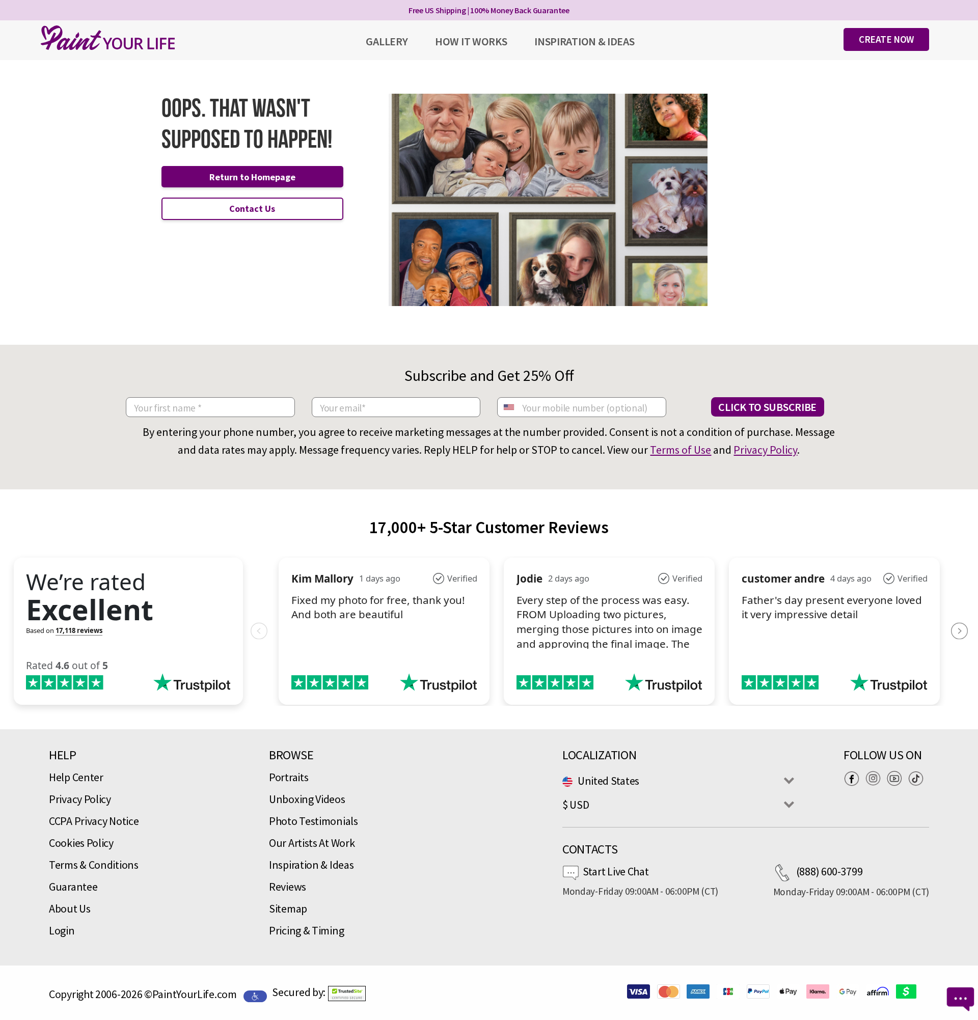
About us (70, 908)
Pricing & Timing (306, 930)
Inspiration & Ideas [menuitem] (584, 41)
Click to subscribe (767, 407)
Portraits (288, 777)
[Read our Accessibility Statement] (255, 995)
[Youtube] (897, 777)
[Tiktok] (918, 777)
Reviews (287, 886)
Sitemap (288, 908)
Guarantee (73, 886)
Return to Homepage (252, 177)
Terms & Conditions (94, 865)
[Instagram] (875, 777)
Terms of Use (680, 450)
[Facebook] (854, 777)
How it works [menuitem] (471, 41)
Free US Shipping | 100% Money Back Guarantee (489, 10)
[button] (347, 993)
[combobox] (508, 407)
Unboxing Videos (307, 799)
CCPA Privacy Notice (94, 821)
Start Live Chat (616, 871)
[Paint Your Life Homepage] (108, 37)
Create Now (886, 39)
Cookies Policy (81, 843)
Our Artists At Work (312, 843)
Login (62, 930)
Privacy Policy (765, 450)
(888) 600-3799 (829, 871)
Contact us (252, 208)
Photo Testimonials (313, 821)
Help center (76, 777)
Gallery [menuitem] (387, 41)
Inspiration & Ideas (311, 865)
